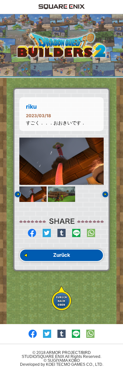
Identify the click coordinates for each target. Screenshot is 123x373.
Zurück (61, 255)
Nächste (105, 194)
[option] (61, 161)
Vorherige (17, 194)
